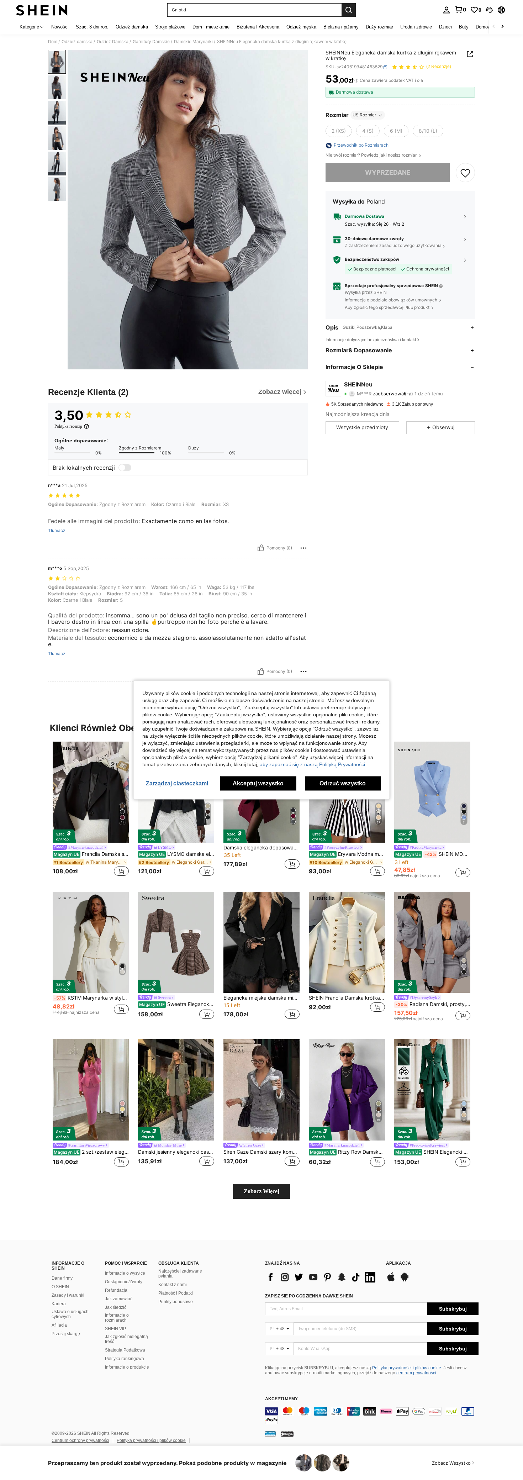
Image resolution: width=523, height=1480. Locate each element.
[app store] (391, 1280)
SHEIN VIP (115, 1328)
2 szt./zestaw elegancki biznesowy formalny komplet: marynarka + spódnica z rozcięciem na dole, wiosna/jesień (91, 1152)
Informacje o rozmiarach (117, 1318)
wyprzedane (388, 173)
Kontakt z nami (172, 1284)
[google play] (405, 1280)
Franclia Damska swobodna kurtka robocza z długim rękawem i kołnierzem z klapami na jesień (91, 854)
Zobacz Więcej (261, 1191)
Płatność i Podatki (175, 1293)
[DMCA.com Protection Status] (287, 1433)
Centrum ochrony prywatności (80, 1440)
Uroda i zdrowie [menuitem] (416, 27)
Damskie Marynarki (193, 41)
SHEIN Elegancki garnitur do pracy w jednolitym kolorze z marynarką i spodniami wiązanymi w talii (432, 1152)
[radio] (339, 131)
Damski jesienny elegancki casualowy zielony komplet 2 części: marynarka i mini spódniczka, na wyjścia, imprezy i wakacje (176, 1152)
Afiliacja (59, 1325)
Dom (52, 41)
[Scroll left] (493, 27)
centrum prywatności (416, 1372)
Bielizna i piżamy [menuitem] (341, 27)
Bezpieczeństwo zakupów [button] (372, 259)
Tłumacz (56, 530)
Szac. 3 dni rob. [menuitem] (92, 27)
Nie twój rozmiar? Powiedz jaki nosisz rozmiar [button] (372, 155)
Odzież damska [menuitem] (132, 27)
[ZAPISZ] (465, 173)
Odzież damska (77, 41)
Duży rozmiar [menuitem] (379, 27)
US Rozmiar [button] (364, 115)
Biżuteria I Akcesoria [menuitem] (258, 27)
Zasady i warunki (68, 1295)
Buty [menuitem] (464, 27)
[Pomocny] (261, 548)
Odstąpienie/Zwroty (123, 1281)
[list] (322, 1277)
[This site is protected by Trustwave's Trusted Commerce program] (270, 1433)
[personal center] (446, 10)
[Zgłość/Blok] (303, 548)
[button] (489, 10)
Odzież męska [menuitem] (301, 27)
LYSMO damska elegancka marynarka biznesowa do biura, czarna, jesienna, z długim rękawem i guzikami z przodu (176, 854)
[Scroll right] (502, 27)
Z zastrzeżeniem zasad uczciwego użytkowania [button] (393, 245)
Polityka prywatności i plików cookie (406, 1367)
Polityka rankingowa (124, 1358)
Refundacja (116, 1290)
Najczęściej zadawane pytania (180, 1274)
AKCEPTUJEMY (281, 1399)
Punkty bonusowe (175, 1301)
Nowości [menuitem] (60, 27)
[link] (460, 9)
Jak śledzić (115, 1307)
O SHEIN (60, 1286)
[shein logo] (42, 10)
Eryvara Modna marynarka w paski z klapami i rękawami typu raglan (347, 854)
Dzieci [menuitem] (445, 27)
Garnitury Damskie (151, 41)
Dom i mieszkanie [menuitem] (210, 27)
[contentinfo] (372, 1415)
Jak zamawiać (118, 1298)
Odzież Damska (112, 41)
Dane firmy (62, 1278)
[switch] (124, 467)
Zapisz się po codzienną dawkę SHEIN (309, 1296)
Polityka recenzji (68, 426)
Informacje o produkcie (127, 1367)
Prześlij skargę (66, 1333)
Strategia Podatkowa (125, 1350)
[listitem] (91, 810)
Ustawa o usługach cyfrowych (70, 1314)
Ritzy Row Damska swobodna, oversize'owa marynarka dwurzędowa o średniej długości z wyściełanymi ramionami (347, 1152)
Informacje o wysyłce (125, 1273)
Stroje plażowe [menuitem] (170, 27)
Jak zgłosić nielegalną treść (126, 1339)
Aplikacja (398, 1263)
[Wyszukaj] (349, 10)
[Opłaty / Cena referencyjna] (356, 80)
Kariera (59, 1303)
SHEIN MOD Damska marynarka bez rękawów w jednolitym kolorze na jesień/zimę (432, 854)
